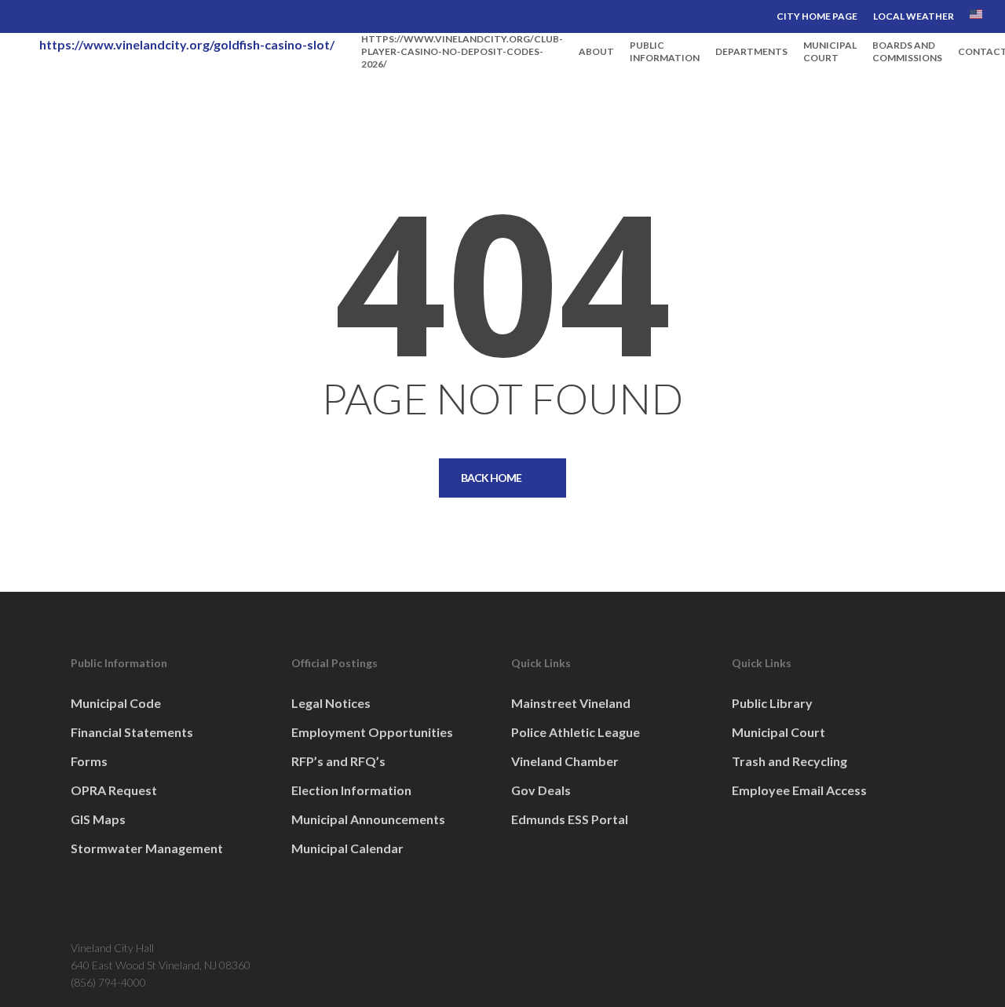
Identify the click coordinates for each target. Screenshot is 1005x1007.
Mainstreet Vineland (570, 702)
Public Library (772, 702)
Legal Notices (331, 702)
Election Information (351, 790)
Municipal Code (116, 702)
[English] (976, 17)
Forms (89, 760)
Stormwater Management (147, 848)
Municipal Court (778, 731)
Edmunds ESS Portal (569, 819)
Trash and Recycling (789, 760)
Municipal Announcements (368, 819)
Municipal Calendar (347, 848)
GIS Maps (98, 819)
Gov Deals (541, 790)
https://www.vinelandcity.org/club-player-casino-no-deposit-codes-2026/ (462, 51)
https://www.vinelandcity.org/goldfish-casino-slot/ (186, 44)
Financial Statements (132, 731)
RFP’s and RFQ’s (338, 760)
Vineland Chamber (565, 760)
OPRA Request (114, 790)
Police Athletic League (575, 731)
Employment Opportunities (372, 731)
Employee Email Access (799, 790)
